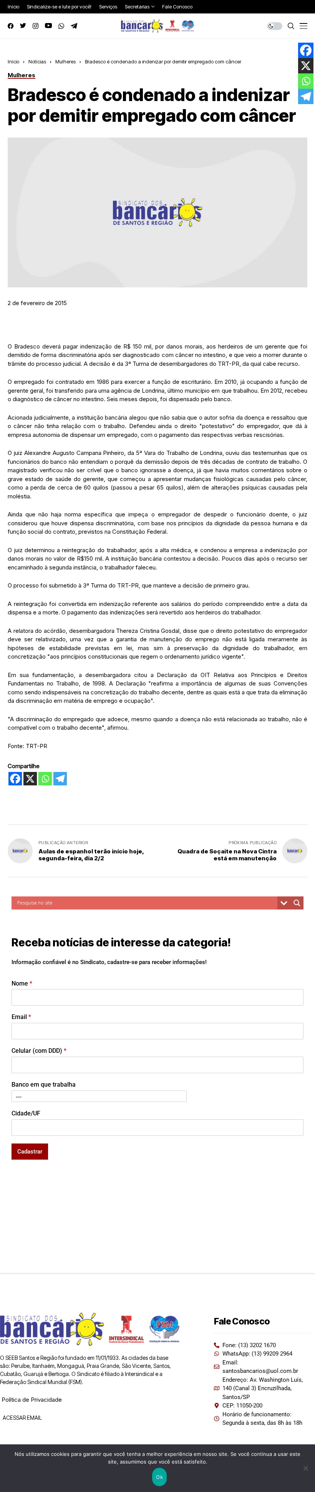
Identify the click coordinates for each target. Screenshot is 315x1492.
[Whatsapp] (45, 778)
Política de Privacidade (32, 1399)
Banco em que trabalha (44, 1084)
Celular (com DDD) (39, 1050)
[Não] (305, 1468)
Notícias (37, 61)
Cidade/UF (26, 1113)
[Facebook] (15, 778)
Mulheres (65, 61)
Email (21, 1017)
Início (13, 61)
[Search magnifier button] (296, 902)
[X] (30, 778)
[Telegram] (60, 778)
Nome (22, 983)
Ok (159, 1477)
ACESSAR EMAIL (22, 1417)
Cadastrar (29, 1151)
